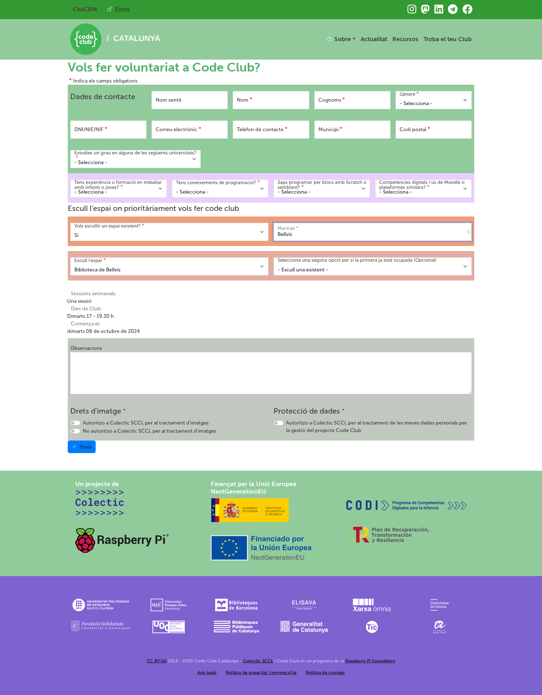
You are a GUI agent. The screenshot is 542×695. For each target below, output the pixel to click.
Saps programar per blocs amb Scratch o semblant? (322, 185)
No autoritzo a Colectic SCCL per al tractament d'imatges (149, 431)
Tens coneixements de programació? (216, 182)
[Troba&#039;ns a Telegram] (453, 11)
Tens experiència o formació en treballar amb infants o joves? (118, 185)
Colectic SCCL (258, 661)
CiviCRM (85, 9)
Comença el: (86, 324)
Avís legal (207, 672)
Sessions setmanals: (94, 294)
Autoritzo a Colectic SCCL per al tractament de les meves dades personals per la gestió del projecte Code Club (376, 426)
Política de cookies (325, 672)
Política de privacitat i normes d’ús (261, 672)
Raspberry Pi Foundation (370, 661)
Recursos (405, 39)
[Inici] (115, 26)
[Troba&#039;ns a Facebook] (467, 11)
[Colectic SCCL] (100, 502)
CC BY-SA (157, 661)
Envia (85, 447)
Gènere (407, 94)
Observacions (86, 348)
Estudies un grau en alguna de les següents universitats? (135, 153)
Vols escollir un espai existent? (107, 225)
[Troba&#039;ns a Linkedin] (438, 11)
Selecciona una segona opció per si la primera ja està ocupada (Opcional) (357, 260)
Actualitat (374, 39)
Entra (122, 9)
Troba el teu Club (447, 39)
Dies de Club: (86, 309)
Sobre (342, 39)
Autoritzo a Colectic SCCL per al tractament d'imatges (146, 423)
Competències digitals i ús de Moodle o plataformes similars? (422, 185)
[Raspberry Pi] (122, 540)
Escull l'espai (88, 260)
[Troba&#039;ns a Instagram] (411, 11)
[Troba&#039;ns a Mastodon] (425, 11)
